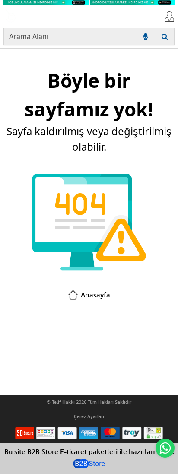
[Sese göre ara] (145, 36)
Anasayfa (95, 294)
